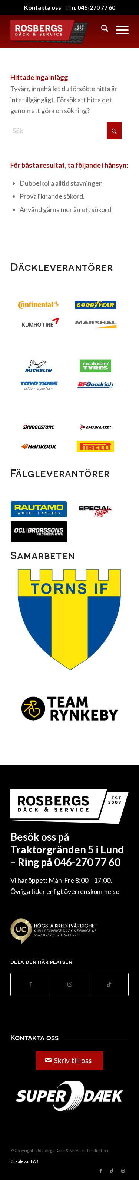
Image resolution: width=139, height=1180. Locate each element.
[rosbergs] (52, 31)
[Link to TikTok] (108, 984)
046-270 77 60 (96, 7)
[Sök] (101, 29)
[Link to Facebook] (100, 1170)
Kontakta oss (42, 7)
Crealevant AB (24, 1161)
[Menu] (118, 29)
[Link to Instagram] (69, 984)
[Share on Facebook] (30, 984)
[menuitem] (101, 29)
